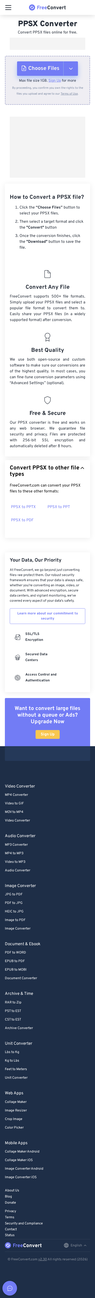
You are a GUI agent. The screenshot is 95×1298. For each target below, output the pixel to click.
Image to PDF (15, 920)
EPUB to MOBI (16, 970)
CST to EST (13, 1020)
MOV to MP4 (14, 812)
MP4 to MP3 (14, 853)
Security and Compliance (24, 1223)
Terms (9, 1217)
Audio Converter (17, 870)
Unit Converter (16, 1078)
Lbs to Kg (12, 1052)
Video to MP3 (15, 862)
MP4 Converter (16, 795)
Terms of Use (69, 94)
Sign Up (54, 80)
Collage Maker (16, 1102)
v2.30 (42, 1259)
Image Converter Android (24, 1169)
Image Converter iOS (21, 1177)
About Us (12, 1190)
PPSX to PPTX (23, 507)
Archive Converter (19, 1028)
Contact (11, 1229)
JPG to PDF (14, 894)
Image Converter (17, 929)
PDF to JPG (14, 903)
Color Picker (14, 1128)
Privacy (10, 1211)
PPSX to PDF (22, 520)
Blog (8, 1197)
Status (10, 1235)
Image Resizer (16, 1111)
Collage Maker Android (22, 1152)
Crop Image (13, 1119)
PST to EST (13, 1011)
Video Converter (17, 821)
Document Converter (21, 978)
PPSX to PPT (59, 507)
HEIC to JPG (14, 912)
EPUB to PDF (15, 961)
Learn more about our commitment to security (47, 616)
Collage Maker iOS (19, 1160)
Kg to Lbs (12, 1061)
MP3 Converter (16, 845)
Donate (10, 1203)
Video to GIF (14, 803)
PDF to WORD (15, 953)
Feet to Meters (16, 1069)
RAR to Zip (13, 1002)
